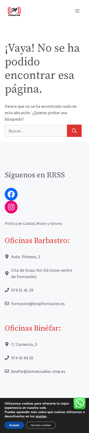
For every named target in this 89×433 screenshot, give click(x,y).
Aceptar (14, 425)
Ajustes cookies (41, 425)
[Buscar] (74, 131)
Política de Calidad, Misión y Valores (33, 223)
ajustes (41, 416)
